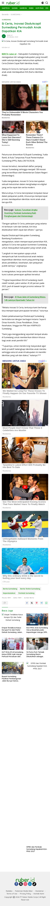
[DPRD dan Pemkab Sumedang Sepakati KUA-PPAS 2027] (37, 753)
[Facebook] (16, 884)
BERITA (5, 54)
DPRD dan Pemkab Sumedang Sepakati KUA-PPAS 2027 (36, 849)
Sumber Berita (29, 598)
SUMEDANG (6, 20)
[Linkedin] (30, 884)
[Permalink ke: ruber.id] (4, 36)
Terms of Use (12, 894)
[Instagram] (25, 884)
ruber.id (9, 35)
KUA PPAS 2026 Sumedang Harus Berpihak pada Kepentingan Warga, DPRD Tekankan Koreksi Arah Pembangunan (37, 630)
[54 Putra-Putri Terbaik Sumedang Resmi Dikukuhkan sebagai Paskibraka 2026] (37, 644)
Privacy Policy (25, 894)
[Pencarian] (46, 3)
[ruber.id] (18, 2)
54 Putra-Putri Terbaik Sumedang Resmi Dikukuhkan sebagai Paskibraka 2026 (35, 654)
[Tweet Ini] (32, 603)
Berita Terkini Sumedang (30, 589)
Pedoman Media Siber (24, 891)
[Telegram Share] (41, 603)
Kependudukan (9, 593)
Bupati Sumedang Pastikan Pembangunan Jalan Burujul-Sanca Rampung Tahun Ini (11, 678)
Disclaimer (39, 891)
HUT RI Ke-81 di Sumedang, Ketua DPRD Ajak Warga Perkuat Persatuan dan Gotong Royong (12, 654)
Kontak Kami (39, 894)
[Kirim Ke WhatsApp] (46, 603)
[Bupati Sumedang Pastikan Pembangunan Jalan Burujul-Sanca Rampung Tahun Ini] (13, 668)
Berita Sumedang (10, 589)
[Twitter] (21, 884)
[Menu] (3, 3)
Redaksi (9, 891)
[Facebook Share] (27, 603)
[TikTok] (34, 884)
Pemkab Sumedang (26, 593)
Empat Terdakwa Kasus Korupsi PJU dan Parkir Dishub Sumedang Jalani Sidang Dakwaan (12, 630)
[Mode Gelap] (42, 3)
